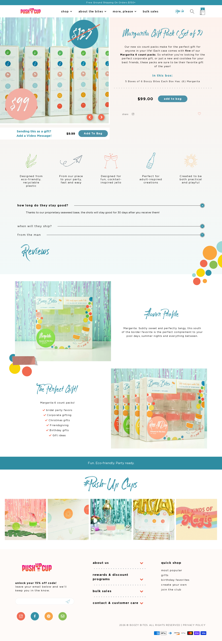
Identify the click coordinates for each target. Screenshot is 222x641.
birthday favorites (175, 579)
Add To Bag (93, 133)
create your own (174, 584)
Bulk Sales (151, 11)
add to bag (173, 98)
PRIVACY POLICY (194, 625)
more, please (123, 11)
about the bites (91, 11)
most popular (171, 570)
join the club (171, 589)
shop (65, 11)
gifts (165, 575)
